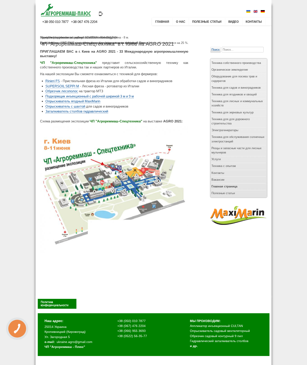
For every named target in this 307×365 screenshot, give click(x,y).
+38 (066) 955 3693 (131, 331)
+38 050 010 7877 (55, 22)
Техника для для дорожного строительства (230, 121)
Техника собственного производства (236, 63)
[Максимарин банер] (238, 229)
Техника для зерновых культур (232, 112)
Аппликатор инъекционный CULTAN (216, 326)
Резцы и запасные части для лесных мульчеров (236, 150)
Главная (162, 21)
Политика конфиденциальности (55, 303)
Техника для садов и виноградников (236, 87)
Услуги (216, 159)
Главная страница (224, 186)
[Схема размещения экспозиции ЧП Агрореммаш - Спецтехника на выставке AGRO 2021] (114, 252)
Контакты (254, 21)
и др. (194, 346)
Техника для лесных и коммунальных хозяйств (237, 103)
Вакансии (217, 179)
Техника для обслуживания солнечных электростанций (238, 139)
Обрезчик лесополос (61, 91)
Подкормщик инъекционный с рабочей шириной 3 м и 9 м (89, 96)
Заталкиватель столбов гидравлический (76, 111)
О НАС (180, 21)
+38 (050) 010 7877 (131, 321)
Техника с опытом (223, 166)
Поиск (215, 49)
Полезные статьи (206, 21)
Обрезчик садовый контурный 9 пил (216, 336)
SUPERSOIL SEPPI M (62, 86)
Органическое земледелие (229, 69)
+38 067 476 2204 (83, 22)
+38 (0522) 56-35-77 (132, 336)
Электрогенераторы (224, 130)
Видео (233, 21)
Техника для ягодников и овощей (234, 94)
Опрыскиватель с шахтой (65, 106)
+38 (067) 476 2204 (131, 326)
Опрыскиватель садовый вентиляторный (220, 331)
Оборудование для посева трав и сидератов (234, 78)
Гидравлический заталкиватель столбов (219, 341)
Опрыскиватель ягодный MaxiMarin (72, 101)
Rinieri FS (52, 81)
